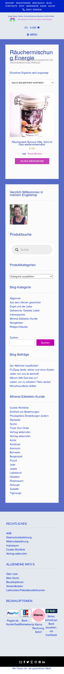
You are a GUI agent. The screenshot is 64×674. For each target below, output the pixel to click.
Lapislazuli (16, 472)
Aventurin (15, 448)
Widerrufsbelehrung (17, 541)
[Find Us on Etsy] (32, 662)
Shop (21, 5)
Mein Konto (38, 2)
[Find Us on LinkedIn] (43, 662)
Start (13, 59)
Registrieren (23, 2)
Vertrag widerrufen (20, 432)
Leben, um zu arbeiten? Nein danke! (30, 382)
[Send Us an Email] (20, 662)
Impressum (12, 545)
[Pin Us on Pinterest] (39, 662)
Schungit (15, 485)
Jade (12, 464)
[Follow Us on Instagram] (35, 662)
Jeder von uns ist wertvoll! (24, 373)
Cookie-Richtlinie (19, 407)
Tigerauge (15, 493)
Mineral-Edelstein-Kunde (24, 318)
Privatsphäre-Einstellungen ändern (29, 415)
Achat (13, 440)
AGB (8, 533)
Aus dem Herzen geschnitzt (25, 302)
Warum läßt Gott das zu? (24, 377)
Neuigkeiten (16, 322)
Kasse (43, 5)
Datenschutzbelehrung (19, 537)
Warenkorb (32, 5)
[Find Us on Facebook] (24, 662)
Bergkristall (16, 456)
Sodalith (14, 489)
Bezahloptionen (15, 582)
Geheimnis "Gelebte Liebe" (25, 310)
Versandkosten (34, 153)
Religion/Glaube (19, 326)
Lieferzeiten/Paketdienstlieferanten (25, 590)
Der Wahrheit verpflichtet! (24, 365)
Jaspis (13, 468)
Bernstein (15, 452)
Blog (49, 2)
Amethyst (15, 444)
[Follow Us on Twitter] (27, 662)
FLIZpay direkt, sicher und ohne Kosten (32, 369)
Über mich (12, 574)
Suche (51, 5)
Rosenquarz (16, 480)
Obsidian (15, 476)
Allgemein (15, 298)
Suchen (14, 337)
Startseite (11, 5)
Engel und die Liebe (21, 306)
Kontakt (9, 2)
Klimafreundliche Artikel (23, 386)
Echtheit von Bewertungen (24, 411)
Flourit (13, 460)
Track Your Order (19, 428)
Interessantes (17, 314)
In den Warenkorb (32, 161)
